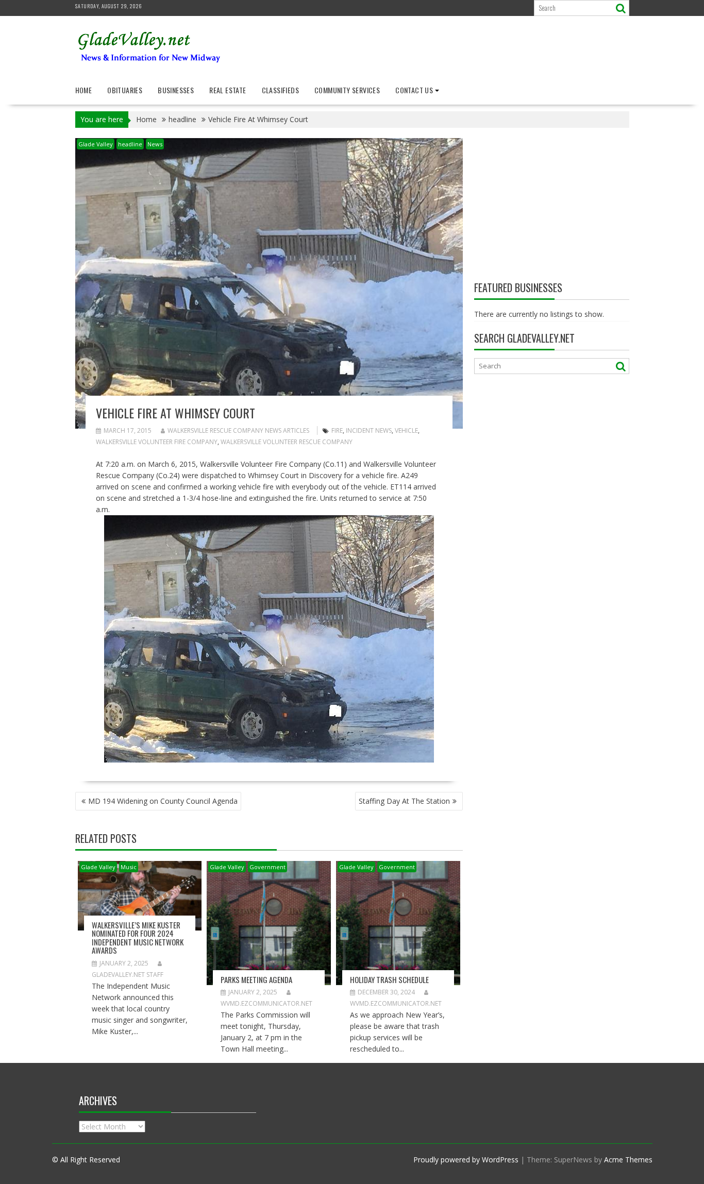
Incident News (369, 430)
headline (130, 144)
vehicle (406, 430)
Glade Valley (95, 144)
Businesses (176, 89)
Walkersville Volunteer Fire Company (156, 441)
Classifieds (280, 89)
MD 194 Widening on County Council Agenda (163, 801)
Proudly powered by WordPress (465, 1159)
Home (83, 89)
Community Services (347, 89)
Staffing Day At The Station (404, 801)
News (154, 144)
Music (129, 867)
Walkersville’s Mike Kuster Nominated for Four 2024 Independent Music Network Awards (137, 937)
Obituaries (124, 89)
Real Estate (227, 89)
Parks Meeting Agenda (256, 979)
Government (267, 867)
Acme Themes (628, 1159)
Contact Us (414, 89)
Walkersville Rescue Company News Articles (238, 430)
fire (337, 430)
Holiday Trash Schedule (389, 979)
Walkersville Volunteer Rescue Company (287, 441)
